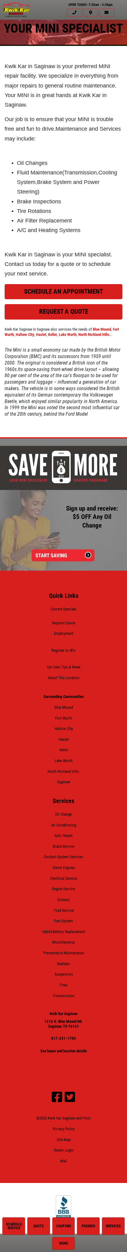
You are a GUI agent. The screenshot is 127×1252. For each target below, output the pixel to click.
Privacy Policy (64, 1129)
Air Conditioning (63, 825)
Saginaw (63, 782)
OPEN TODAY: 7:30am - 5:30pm (90, 4)
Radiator (63, 963)
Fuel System (63, 921)
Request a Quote (63, 311)
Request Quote (63, 623)
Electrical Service (63, 878)
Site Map (64, 1139)
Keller (52, 334)
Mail (63, 1161)
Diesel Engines (63, 867)
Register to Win (63, 650)
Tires (63, 985)
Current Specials (63, 609)
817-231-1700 (63, 1038)
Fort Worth (63, 718)
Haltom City (25, 334)
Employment (63, 633)
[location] (90, 13)
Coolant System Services (63, 856)
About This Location (64, 677)
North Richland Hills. (94, 334)
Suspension (64, 974)
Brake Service (63, 846)
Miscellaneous (63, 942)
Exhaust (63, 899)
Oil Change (63, 814)
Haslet (41, 334)
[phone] (74, 13)
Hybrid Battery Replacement (63, 931)
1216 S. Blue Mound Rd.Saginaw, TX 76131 (63, 1024)
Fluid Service (64, 910)
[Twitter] (69, 1097)
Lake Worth (67, 334)
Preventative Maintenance (63, 953)
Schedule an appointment (63, 291)
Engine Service (63, 889)
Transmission (63, 995)
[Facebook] (57, 1097)
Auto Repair (64, 835)
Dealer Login (63, 1150)
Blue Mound (102, 329)
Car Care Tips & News (63, 667)
